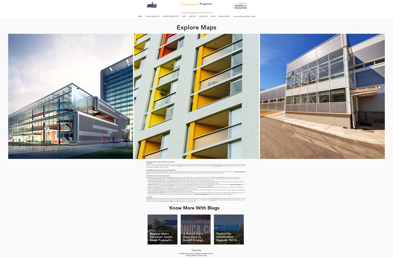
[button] (170, 16)
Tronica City (179, 165)
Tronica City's (213, 199)
